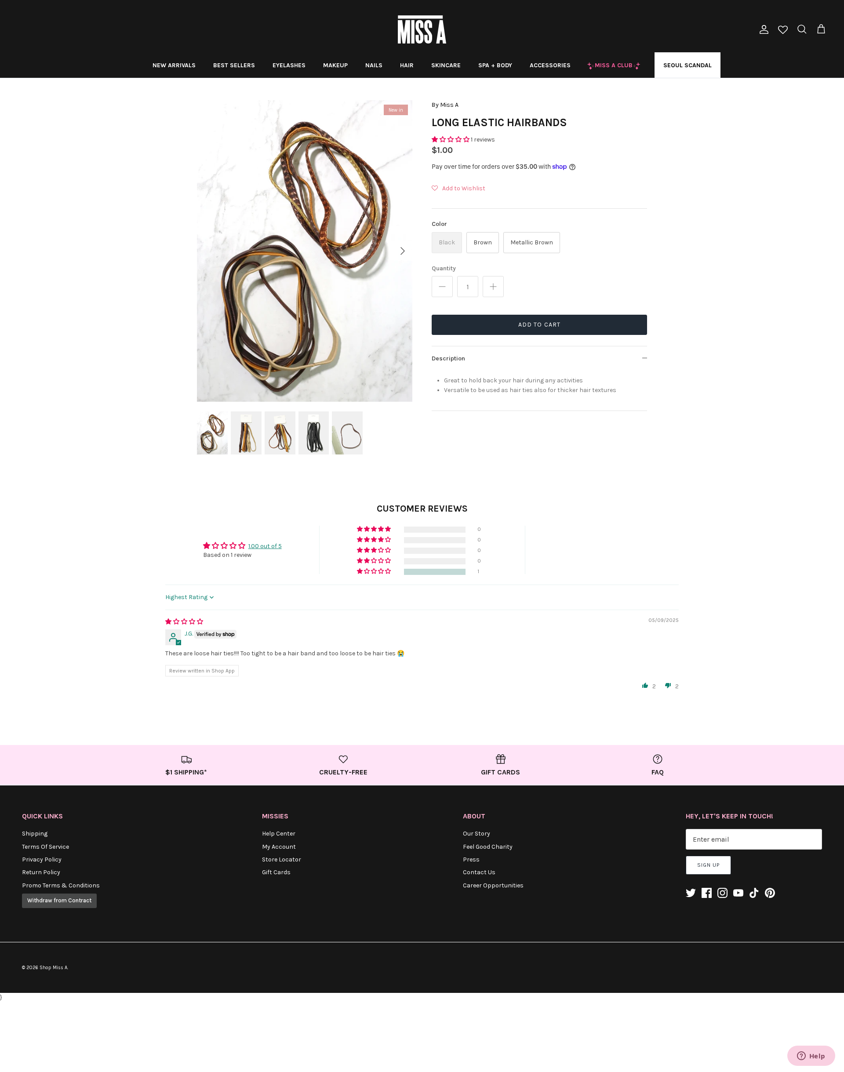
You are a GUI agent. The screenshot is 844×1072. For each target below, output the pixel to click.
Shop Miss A (53, 967)
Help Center (278, 833)
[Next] (402, 251)
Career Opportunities (493, 885)
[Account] (762, 29)
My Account (279, 846)
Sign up (708, 865)
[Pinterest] (770, 893)
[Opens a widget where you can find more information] (811, 1057)
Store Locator (281, 859)
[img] (184, 621)
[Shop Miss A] (422, 29)
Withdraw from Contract (59, 900)
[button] (451, 139)
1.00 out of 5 (265, 546)
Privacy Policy (42, 859)
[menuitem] (174, 65)
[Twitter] (691, 893)
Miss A (449, 105)
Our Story (476, 833)
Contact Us (479, 872)
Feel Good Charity (488, 846)
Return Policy (41, 872)
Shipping (34, 833)
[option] (304, 251)
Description (448, 358)
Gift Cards (276, 872)
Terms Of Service (45, 846)
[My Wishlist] (783, 30)
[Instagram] (722, 893)
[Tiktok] (754, 893)
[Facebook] (707, 893)
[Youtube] (738, 893)
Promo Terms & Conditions (61, 885)
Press (471, 859)
